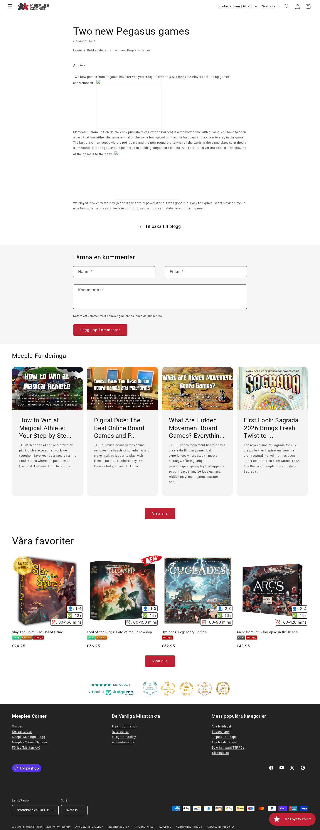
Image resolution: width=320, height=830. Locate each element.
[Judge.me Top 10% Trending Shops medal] (223, 688)
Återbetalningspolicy (89, 826)
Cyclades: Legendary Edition (184, 632)
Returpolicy (120, 731)
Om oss (17, 726)
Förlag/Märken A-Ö (26, 747)
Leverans (165, 826)
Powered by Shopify (57, 826)
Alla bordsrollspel (224, 742)
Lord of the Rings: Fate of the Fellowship (119, 632)
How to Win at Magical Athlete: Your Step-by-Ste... (45, 428)
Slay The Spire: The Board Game (37, 632)
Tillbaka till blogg (163, 226)
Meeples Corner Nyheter (29, 742)
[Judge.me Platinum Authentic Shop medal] (150, 688)
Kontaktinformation (189, 826)
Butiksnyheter (97, 50)
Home (77, 50)
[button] (10, 6)
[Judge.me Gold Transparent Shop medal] (168, 688)
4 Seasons (176, 77)
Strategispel (220, 731)
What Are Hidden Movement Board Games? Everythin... (196, 428)
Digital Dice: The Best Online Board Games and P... (119, 428)
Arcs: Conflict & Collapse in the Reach (267, 632)
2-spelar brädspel (224, 737)
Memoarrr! (86, 83)
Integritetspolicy (124, 737)
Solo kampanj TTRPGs (228, 747)
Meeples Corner (33, 826)
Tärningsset (220, 752)
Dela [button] (82, 65)
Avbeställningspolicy (220, 826)
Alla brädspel (221, 726)
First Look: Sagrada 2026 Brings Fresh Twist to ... (271, 428)
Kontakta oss (22, 731)
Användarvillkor (123, 742)
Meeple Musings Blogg (28, 737)
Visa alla (160, 513)
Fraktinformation (124, 726)
